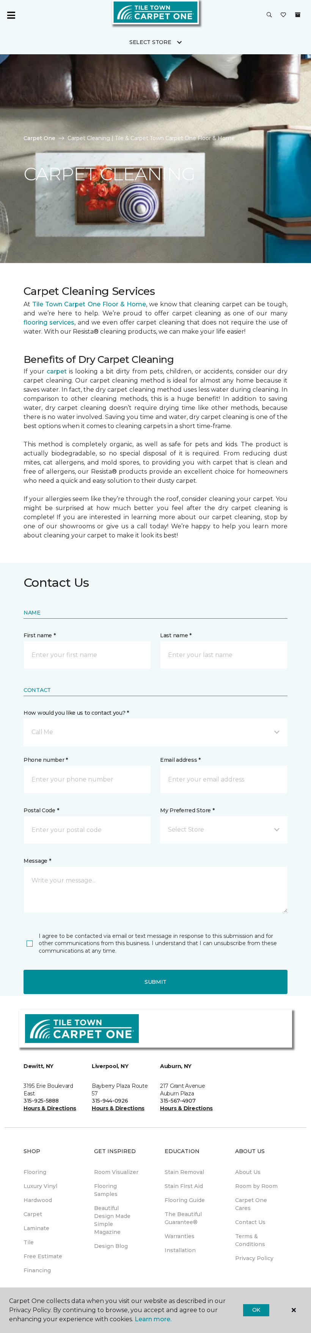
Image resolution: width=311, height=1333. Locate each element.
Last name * (176, 635)
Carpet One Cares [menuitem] (251, 1204)
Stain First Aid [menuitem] (184, 1186)
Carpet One (39, 138)
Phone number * (46, 760)
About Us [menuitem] (248, 1172)
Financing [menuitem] (37, 1270)
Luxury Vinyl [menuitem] (40, 1186)
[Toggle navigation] (11, 15)
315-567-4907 (178, 1100)
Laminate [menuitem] (36, 1228)
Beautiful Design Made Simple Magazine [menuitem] (112, 1220)
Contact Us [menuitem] (250, 1222)
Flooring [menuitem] (35, 1172)
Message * (37, 860)
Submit (155, 981)
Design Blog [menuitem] (111, 1246)
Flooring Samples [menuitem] (106, 1190)
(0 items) (297, 14)
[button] (269, 15)
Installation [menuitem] (180, 1250)
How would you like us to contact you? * (76, 712)
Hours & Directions (50, 1108)
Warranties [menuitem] (180, 1236)
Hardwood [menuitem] (38, 1200)
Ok (256, 1309)
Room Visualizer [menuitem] (116, 1172)
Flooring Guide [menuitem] (185, 1200)
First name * (40, 635)
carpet (57, 371)
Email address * (180, 760)
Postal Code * (41, 810)
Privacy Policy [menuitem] (254, 1258)
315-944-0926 (110, 1100)
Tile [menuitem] (29, 1242)
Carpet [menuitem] (33, 1214)
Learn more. (153, 1319)
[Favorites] (283, 15)
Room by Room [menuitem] (256, 1186)
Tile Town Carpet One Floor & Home (89, 304)
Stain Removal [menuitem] (184, 1172)
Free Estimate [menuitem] (43, 1256)
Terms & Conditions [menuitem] (250, 1240)
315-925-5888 (41, 1100)
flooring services (49, 322)
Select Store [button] (150, 42)
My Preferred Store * (187, 810)
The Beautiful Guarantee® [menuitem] (183, 1218)
